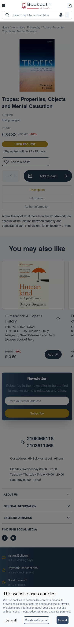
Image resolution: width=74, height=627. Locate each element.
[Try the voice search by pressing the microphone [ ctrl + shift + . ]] (61, 15)
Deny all (11, 620)
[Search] (7, 15)
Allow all (62, 620)
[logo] (36, 5)
